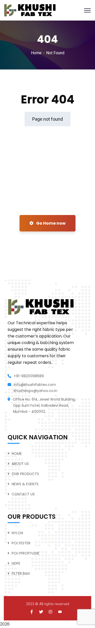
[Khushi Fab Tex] (30, 10)
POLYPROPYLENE (25, 553)
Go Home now (50, 223)
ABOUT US (20, 463)
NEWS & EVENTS (25, 484)
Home (36, 52)
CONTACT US (23, 494)
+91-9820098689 (29, 376)
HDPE (16, 563)
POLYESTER (21, 543)
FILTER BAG (21, 573)
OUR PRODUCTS (25, 473)
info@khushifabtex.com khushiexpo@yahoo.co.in (35, 387)
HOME (17, 453)
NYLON (17, 532)
